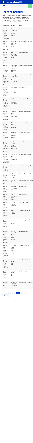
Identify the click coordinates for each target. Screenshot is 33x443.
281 (14, 293)
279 (7, 293)
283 (22, 293)
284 (26, 293)
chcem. (13, 2)
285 (4, 295)
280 (10, 293)
